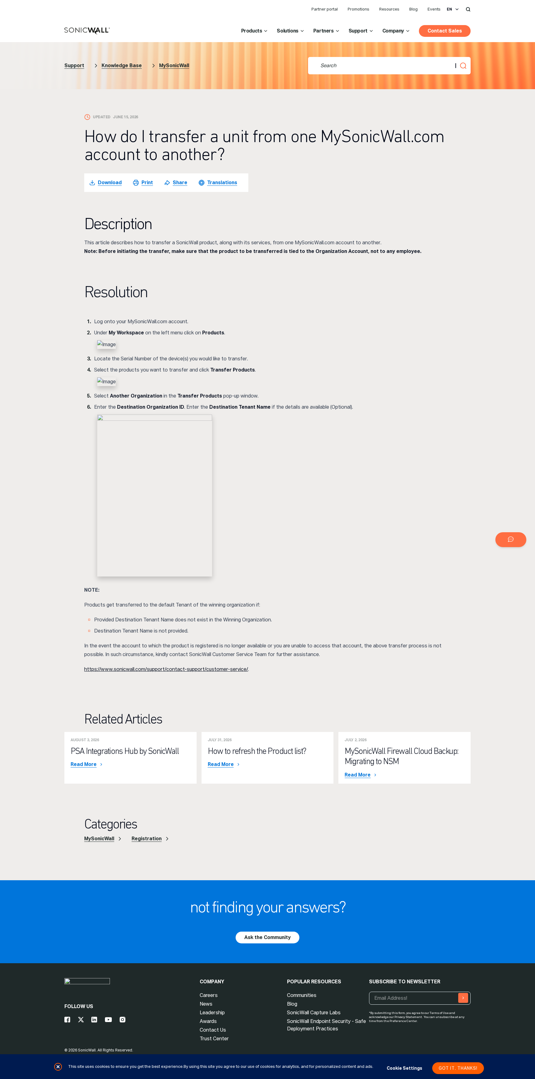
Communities (301, 995)
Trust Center (214, 1039)
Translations (222, 182)
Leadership (212, 1013)
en (449, 9)
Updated (102, 117)
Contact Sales (445, 31)
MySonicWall (174, 65)
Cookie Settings (404, 1068)
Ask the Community (267, 937)
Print (147, 182)
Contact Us (213, 1030)
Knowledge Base (122, 65)
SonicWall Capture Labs (314, 1013)
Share (180, 182)
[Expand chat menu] (510, 539)
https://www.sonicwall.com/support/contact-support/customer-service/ (166, 669)
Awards (208, 1021)
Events (434, 9)
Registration (147, 839)
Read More (84, 764)
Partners (323, 31)
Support (358, 31)
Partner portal (324, 9)
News (206, 1004)
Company (393, 31)
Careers (209, 995)
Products (251, 31)
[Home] (87, 31)
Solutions (287, 31)
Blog (413, 9)
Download (110, 182)
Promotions (358, 9)
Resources (389, 9)
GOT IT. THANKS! (458, 1068)
